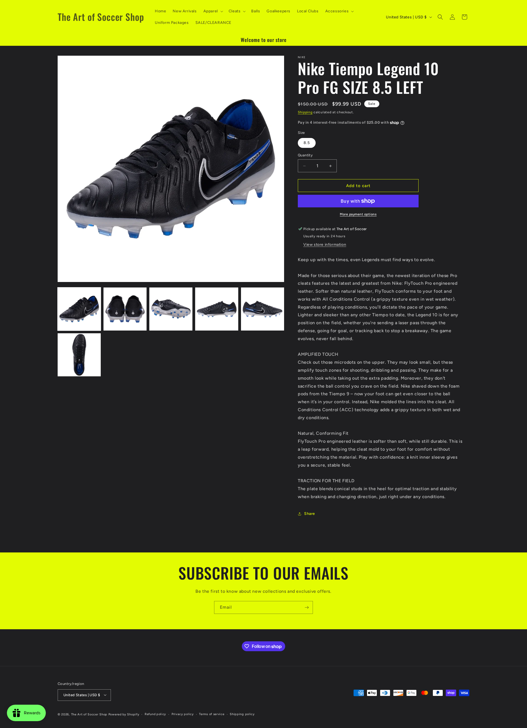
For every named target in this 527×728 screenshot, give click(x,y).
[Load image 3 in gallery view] (170, 309)
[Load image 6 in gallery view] (79, 354)
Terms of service (211, 714)
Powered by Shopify (123, 714)
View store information (324, 244)
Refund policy (155, 714)
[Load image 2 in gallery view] (125, 309)
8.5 (307, 142)
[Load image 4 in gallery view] (216, 309)
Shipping (305, 112)
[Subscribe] (307, 607)
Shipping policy (242, 714)
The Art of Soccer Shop (89, 714)
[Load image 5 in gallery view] (262, 309)
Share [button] (309, 513)
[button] (212, 11)
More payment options (358, 214)
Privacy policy (183, 714)
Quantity (305, 155)
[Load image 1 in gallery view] (79, 309)
